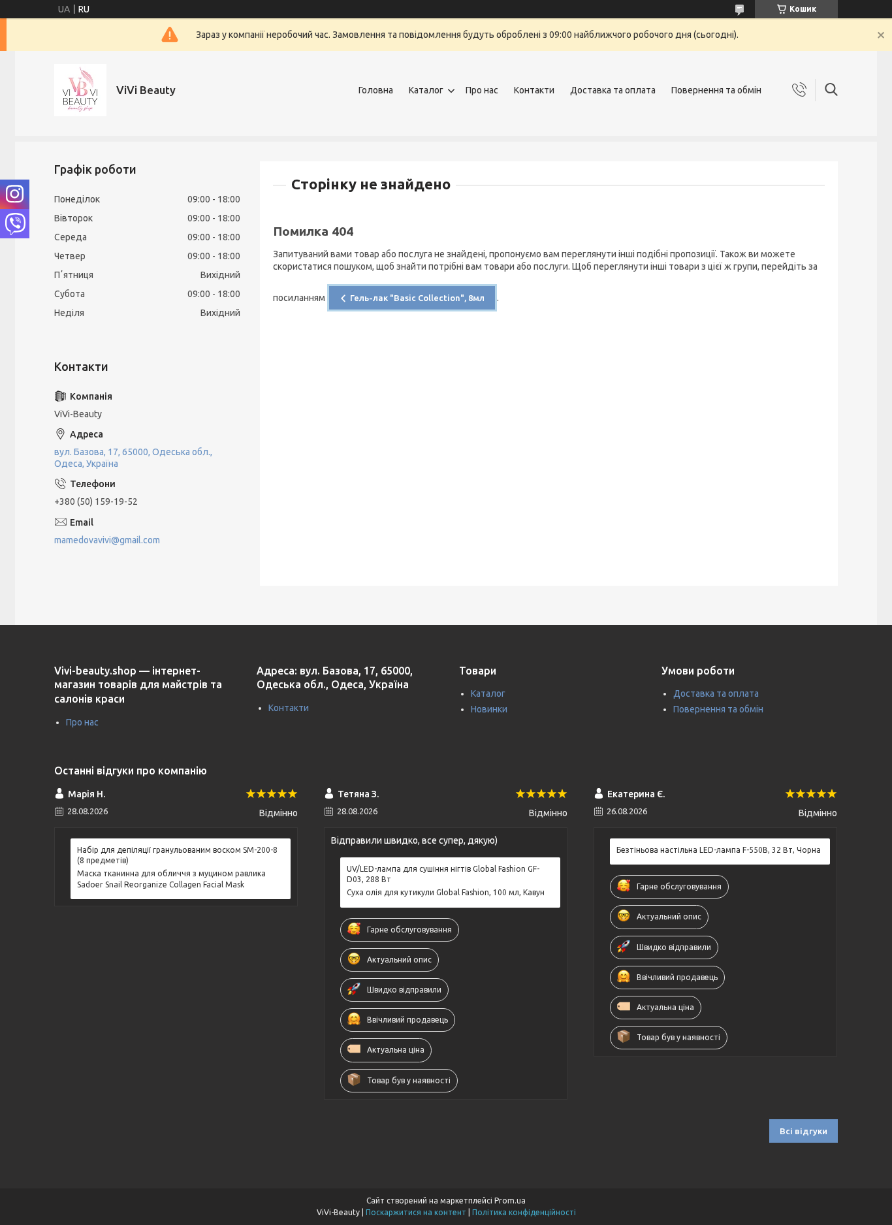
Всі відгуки (803, 1131)
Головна (375, 90)
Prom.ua (510, 1200)
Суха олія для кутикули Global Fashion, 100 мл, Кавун (446, 892)
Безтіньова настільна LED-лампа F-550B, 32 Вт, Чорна (718, 850)
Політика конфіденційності (524, 1212)
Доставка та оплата (613, 90)
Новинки (489, 709)
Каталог (426, 90)
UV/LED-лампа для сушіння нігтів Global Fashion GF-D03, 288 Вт (443, 874)
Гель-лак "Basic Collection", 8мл (417, 297)
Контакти (534, 90)
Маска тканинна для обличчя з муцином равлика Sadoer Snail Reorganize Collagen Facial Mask (171, 878)
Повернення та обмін (716, 90)
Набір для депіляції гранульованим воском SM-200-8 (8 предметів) (177, 855)
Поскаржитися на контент (416, 1212)
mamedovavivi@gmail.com (107, 540)
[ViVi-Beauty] (80, 90)
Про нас (482, 90)
